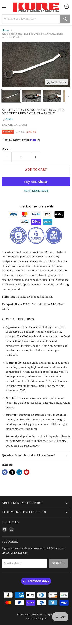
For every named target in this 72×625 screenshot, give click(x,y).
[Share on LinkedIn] (19, 472)
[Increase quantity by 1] (36, 157)
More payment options (36, 190)
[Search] (65, 19)
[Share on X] (12, 472)
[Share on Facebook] (5, 472)
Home (5, 30)
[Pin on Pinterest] (26, 472)
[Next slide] (68, 96)
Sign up (58, 563)
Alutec (9, 119)
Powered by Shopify (36, 618)
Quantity (7, 148)
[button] (11, 95)
